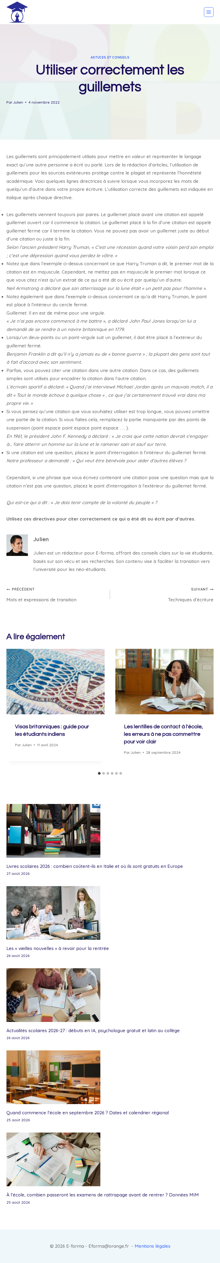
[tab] (99, 773)
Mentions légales (152, 1246)
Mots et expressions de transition (41, 594)
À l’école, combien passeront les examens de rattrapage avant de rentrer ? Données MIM (102, 1195)
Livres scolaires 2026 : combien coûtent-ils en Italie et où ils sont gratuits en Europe (94, 866)
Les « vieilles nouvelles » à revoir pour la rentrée (57, 948)
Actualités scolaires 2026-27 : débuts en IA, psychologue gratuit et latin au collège (93, 1030)
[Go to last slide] (14, 709)
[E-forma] (17, 12)
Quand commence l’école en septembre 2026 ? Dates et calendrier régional (87, 1112)
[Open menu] (209, 12)
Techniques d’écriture (191, 594)
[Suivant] (205, 709)
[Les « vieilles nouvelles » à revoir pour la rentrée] (110, 913)
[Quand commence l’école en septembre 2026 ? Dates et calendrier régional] (110, 1077)
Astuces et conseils (110, 57)
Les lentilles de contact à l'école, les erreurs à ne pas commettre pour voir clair (163, 734)
